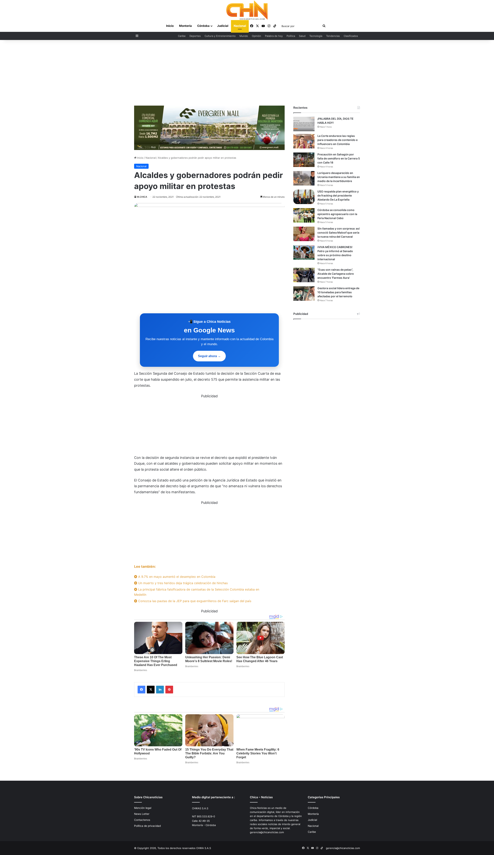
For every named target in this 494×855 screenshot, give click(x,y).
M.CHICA (142, 196)
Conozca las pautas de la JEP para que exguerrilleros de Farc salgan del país (194, 601)
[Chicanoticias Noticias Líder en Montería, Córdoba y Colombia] (247, 10)
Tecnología (315, 35)
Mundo (243, 35)
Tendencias (333, 35)
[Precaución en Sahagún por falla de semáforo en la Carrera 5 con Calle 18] (304, 160)
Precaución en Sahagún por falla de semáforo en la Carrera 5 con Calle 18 (338, 158)
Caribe (182, 35)
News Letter (141, 813)
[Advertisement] (247, 73)
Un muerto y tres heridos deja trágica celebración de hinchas (182, 583)
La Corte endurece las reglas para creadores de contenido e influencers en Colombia (337, 140)
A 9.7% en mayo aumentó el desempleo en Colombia (176, 577)
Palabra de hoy (274, 35)
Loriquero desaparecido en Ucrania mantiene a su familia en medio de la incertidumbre (338, 177)
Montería (185, 26)
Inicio (170, 26)
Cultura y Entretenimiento (220, 35)
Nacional (240, 26)
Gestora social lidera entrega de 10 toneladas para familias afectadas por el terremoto (338, 292)
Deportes (195, 35)
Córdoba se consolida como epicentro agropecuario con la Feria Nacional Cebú (337, 214)
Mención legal (142, 807)
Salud (302, 35)
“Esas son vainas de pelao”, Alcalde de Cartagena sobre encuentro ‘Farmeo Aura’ (335, 273)
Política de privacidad (147, 825)
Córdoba (203, 26)
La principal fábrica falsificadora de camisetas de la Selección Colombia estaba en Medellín (196, 592)
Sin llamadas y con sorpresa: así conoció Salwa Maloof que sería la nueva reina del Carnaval (338, 232)
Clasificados (351, 35)
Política (291, 35)
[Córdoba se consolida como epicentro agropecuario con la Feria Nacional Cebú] (304, 215)
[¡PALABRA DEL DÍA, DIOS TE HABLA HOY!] (304, 124)
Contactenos (142, 819)
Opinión (256, 35)
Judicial (222, 26)
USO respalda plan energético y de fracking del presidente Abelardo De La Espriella (338, 195)
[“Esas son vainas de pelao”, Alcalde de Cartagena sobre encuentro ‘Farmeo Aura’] (304, 275)
